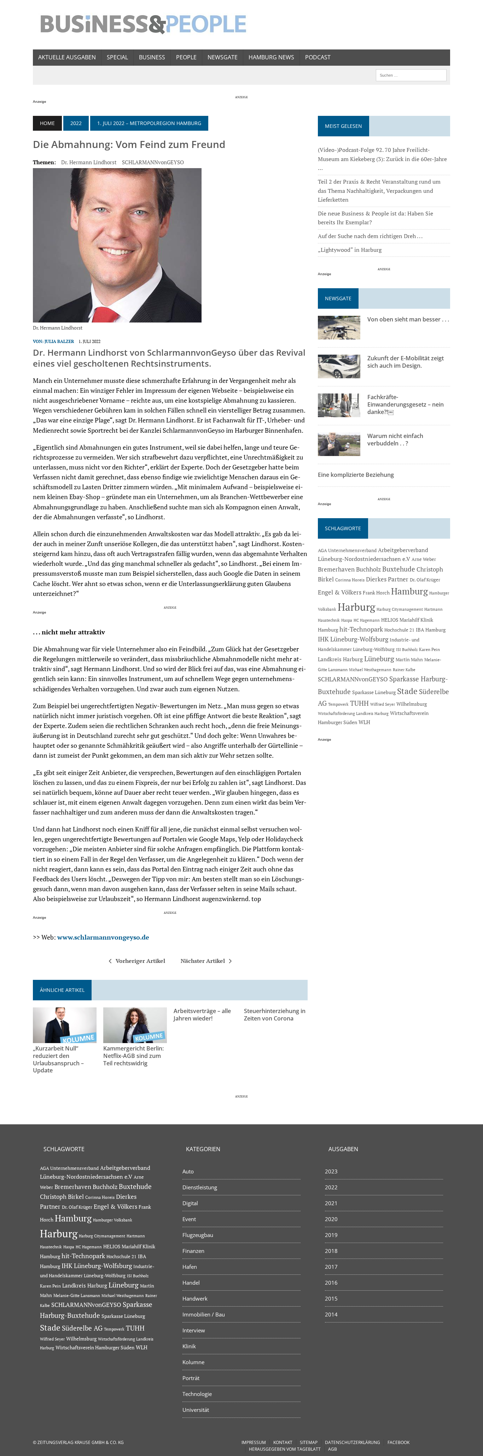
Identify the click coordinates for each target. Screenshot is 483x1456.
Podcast (318, 57)
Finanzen (193, 1250)
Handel (191, 1282)
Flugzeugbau (197, 1234)
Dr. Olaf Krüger (425, 579)
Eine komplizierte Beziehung (356, 475)
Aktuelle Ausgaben (67, 57)
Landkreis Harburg (340, 659)
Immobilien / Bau (203, 1314)
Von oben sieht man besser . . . (408, 319)
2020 (331, 1219)
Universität (195, 1409)
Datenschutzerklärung (352, 1442)
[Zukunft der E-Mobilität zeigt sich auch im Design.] (339, 374)
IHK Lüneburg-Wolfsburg (353, 639)
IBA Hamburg (431, 629)
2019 (331, 1234)
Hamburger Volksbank (112, 1220)
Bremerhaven (336, 569)
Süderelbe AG (82, 1328)
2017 (331, 1266)
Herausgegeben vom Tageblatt (285, 1449)
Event (189, 1219)
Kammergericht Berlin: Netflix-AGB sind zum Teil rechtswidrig (133, 1055)
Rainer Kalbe (404, 669)
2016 (331, 1282)
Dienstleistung (199, 1187)
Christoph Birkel (62, 1197)
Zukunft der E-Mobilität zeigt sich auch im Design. (405, 361)
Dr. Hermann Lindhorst (89, 162)
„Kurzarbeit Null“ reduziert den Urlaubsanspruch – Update (58, 1059)
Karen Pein (429, 649)
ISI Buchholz (407, 649)
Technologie (197, 1393)
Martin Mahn (409, 659)
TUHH (359, 703)
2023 (331, 1171)
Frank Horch (376, 593)
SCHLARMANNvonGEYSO (153, 162)
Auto (188, 1171)
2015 (331, 1298)
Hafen (189, 1266)
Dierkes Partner (387, 579)
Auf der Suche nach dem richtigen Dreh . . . (370, 236)
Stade (407, 691)
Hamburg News (271, 57)
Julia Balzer (59, 341)
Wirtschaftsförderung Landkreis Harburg (353, 713)
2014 (331, 1314)
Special (117, 57)
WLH (364, 722)
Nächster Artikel (203, 961)
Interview (193, 1330)
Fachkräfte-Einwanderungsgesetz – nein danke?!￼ (405, 404)
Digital (190, 1203)
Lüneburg (379, 658)
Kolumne (193, 1362)
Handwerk (195, 1298)
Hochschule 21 (399, 630)
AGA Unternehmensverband (347, 551)
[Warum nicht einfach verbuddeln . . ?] (339, 451)
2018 (331, 1250)
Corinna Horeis (350, 579)
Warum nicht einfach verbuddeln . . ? (395, 439)
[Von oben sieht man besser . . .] (339, 335)
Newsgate (223, 57)
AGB (332, 1449)
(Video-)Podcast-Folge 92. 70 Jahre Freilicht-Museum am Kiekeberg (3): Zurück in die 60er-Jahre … (382, 159)
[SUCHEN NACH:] (411, 74)
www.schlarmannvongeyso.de (103, 937)
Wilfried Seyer (382, 704)
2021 (331, 1203)
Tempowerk (338, 704)
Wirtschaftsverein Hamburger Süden (95, 1347)
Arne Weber (424, 559)
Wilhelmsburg (411, 703)
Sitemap (309, 1442)
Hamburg (409, 591)
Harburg (356, 607)
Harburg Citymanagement (400, 609)
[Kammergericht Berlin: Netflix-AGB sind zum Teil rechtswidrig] (135, 1038)
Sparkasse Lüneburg (374, 692)
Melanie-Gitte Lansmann (76, 1295)
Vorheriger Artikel (140, 961)
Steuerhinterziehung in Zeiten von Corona (274, 1014)
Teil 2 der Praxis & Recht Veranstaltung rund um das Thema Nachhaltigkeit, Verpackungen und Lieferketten (379, 190)
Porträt (190, 1377)
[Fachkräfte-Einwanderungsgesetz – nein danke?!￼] (339, 412)
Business (152, 57)
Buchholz (368, 569)
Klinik (189, 1346)
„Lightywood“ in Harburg (350, 250)
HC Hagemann (367, 620)
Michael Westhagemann (370, 669)
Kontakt (282, 1442)
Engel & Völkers (339, 592)
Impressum (254, 1442)
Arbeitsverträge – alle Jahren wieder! (202, 1014)
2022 (76, 123)
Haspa (346, 620)
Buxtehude (398, 568)
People (186, 57)
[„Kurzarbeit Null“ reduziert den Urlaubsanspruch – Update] (65, 1038)
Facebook (398, 1442)
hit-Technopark (361, 629)
